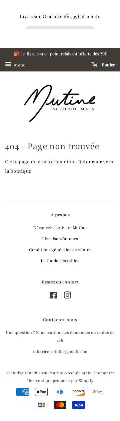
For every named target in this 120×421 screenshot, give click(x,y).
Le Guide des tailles (60, 260)
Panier (107, 64)
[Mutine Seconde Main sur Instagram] (67, 296)
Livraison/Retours (60, 238)
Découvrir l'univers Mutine (60, 227)
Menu (19, 65)
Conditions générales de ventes (60, 249)
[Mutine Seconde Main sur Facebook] (53, 296)
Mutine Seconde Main (70, 373)
